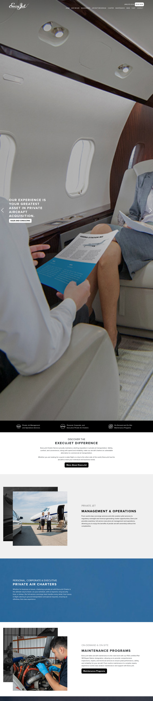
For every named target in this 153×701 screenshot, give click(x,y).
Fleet (133, 8)
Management (85, 8)
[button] (150, 210)
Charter (111, 8)
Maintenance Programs (94, 670)
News (128, 8)
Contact (140, 8)
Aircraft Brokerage (99, 8)
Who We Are (75, 8)
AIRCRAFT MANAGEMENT (20, 216)
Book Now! (139, 4)
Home (68, 8)
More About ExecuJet (76, 464)
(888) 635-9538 (129, 4)
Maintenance (120, 8)
